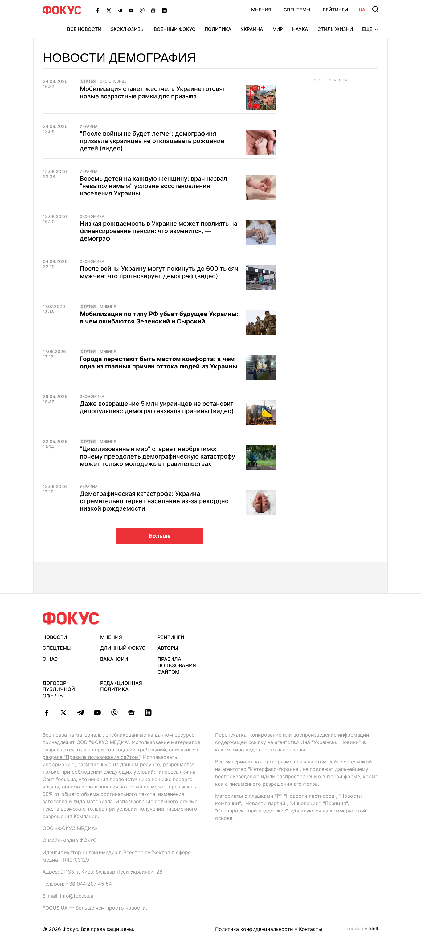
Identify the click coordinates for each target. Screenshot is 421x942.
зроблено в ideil (363, 929)
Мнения (261, 9)
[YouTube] (131, 10)
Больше (160, 536)
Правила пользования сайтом (176, 665)
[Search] (375, 9)
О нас (50, 659)
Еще (367, 29)
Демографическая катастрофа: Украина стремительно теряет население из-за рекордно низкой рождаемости (154, 501)
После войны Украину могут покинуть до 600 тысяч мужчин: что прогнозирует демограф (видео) (159, 272)
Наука (300, 29)
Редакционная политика (121, 686)
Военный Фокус (174, 29)
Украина (252, 29)
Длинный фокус (122, 648)
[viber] (114, 712)
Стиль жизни (335, 29)
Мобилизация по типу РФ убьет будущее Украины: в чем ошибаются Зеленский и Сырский (159, 317)
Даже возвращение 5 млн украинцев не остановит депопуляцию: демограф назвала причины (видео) (157, 407)
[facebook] (46, 712)
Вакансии (114, 659)
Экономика (92, 216)
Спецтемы (297, 9)
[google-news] (131, 712)
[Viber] (142, 10)
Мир (277, 29)
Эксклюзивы (128, 29)
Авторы (167, 648)
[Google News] (153, 10)
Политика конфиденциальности (254, 929)
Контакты (310, 929)
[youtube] (97, 712)
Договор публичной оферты (59, 689)
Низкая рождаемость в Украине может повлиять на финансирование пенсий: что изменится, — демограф (158, 231)
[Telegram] (119, 10)
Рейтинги (335, 9)
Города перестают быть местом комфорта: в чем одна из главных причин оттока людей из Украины (158, 362)
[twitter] (63, 712)
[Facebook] (97, 10)
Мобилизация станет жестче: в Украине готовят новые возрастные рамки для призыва (153, 92)
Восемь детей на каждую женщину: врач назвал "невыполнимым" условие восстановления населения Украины (153, 186)
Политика (218, 29)
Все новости (84, 29)
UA (362, 9)
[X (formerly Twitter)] (108, 10)
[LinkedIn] (164, 10)
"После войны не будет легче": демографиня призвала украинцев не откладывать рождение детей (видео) (152, 141)
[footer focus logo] (71, 618)
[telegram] (80, 712)
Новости (55, 637)
